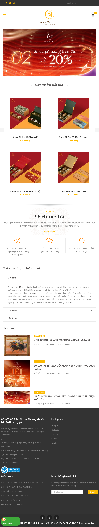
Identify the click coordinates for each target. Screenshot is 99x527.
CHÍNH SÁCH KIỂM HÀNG (10, 500)
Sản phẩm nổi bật (49, 85)
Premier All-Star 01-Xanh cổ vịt (73, 191)
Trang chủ (55, 425)
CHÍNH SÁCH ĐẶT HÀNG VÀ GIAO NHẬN (16, 487)
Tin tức (9, 328)
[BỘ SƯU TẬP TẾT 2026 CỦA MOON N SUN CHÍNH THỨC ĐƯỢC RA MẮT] (16, 373)
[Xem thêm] (70, 302)
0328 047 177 (28, 458)
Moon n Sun (24, 287)
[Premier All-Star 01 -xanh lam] (73, 113)
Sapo (93, 523)
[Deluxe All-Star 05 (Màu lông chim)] (25, 113)
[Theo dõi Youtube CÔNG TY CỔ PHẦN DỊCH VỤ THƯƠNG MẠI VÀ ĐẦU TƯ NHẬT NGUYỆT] (56, 517)
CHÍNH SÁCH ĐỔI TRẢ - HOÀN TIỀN (14, 496)
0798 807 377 (16, 458)
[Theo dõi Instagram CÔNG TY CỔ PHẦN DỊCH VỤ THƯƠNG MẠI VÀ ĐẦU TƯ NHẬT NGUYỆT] (49, 517)
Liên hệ (54, 439)
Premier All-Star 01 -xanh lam (73, 137)
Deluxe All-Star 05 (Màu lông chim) (25, 137)
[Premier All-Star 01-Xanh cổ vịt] (73, 167)
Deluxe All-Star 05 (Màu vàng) (25, 191)
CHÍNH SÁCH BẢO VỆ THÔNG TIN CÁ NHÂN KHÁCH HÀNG (23, 482)
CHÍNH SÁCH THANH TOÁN (11, 491)
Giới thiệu (49, 211)
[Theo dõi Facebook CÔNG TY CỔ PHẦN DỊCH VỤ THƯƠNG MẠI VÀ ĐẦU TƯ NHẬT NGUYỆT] (42, 517)
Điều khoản (12, 318)
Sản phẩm (55, 434)
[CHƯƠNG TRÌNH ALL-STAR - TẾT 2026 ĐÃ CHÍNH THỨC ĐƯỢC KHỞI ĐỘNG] (16, 397)
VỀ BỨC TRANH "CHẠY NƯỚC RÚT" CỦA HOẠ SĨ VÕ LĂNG (62, 340)
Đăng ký (93, 492)
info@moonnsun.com (9, 462)
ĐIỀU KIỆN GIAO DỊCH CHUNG (12, 504)
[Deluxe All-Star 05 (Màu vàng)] (25, 167)
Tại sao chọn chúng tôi (21, 268)
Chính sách (12, 310)
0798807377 (9, 523)
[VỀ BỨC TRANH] (16, 345)
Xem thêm (48, 231)
